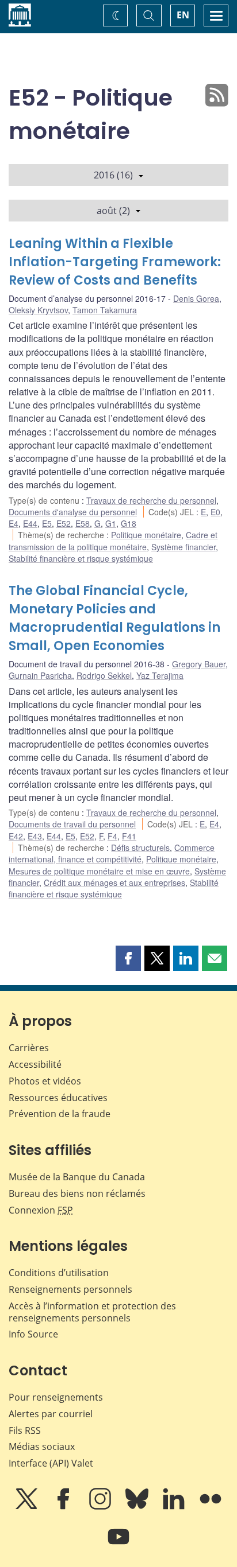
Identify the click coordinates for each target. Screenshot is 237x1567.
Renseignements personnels (70, 1289)
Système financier (183, 547)
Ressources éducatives (58, 1097)
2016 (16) (113, 175)
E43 (35, 836)
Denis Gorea (196, 298)
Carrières (29, 1047)
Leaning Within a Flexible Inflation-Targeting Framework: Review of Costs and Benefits (115, 262)
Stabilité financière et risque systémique (81, 558)
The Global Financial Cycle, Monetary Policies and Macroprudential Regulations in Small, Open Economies (114, 618)
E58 (82, 523)
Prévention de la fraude (59, 1113)
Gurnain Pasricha (40, 675)
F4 (112, 836)
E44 (30, 523)
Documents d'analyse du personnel (73, 512)
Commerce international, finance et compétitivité (112, 853)
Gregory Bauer (198, 664)
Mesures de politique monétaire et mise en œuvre (99, 871)
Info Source (33, 1334)
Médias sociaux (42, 1446)
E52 (63, 523)
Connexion (41, 1210)
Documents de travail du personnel (72, 824)
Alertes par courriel (51, 1413)
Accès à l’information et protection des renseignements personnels (92, 1312)
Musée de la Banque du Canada (77, 1177)
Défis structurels (140, 847)
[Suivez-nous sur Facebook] (64, 1506)
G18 (128, 523)
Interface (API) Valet (51, 1463)
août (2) (113, 210)
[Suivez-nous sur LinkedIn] (174, 1506)
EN (183, 15)
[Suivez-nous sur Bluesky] (138, 1506)
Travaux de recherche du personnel (151, 500)
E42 (16, 836)
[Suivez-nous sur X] (27, 1506)
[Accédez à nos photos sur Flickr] (210, 1506)
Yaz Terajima (160, 675)
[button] (128, 958)
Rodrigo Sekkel (104, 675)
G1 (110, 523)
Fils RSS (25, 1430)
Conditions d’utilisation (59, 1272)
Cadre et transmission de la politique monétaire (113, 540)
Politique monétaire (146, 535)
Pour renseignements (56, 1397)
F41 (129, 836)
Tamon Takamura (104, 310)
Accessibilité (35, 1064)
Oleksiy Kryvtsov (38, 310)
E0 (215, 512)
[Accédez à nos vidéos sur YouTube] (118, 1544)
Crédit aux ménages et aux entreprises (114, 882)
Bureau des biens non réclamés (77, 1193)
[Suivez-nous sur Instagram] (101, 1506)
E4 (13, 523)
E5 (47, 523)
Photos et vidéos (45, 1081)
